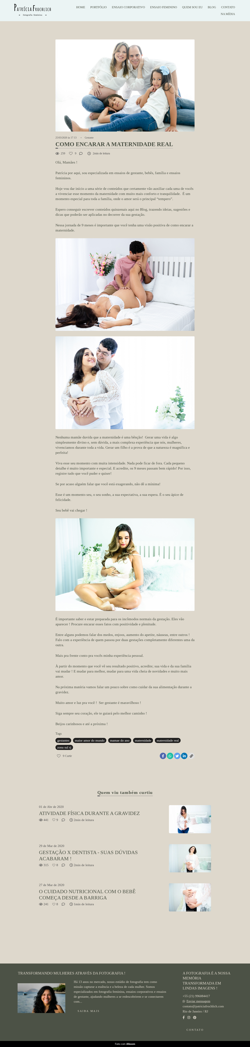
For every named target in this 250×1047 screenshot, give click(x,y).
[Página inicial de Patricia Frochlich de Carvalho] (37, 10)
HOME (80, 7)
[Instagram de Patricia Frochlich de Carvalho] (188, 1017)
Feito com (125, 1044)
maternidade (143, 740)
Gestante (89, 137)
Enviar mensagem (198, 1001)
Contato (195, 1029)
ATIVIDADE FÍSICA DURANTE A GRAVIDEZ (89, 813)
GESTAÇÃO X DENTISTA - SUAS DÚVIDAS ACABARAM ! (88, 855)
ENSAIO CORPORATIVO (128, 7)
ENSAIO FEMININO (163, 7)
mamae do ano (119, 740)
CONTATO (228, 7)
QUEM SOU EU (192, 7)
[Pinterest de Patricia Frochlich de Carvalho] (194, 1017)
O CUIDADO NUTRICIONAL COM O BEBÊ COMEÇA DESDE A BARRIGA (87, 894)
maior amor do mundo (90, 740)
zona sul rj (64, 747)
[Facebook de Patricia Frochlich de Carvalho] (184, 1017)
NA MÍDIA (228, 14)
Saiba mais (89, 1011)
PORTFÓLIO (98, 7)
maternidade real (168, 740)
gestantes (63, 740)
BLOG (212, 7)
